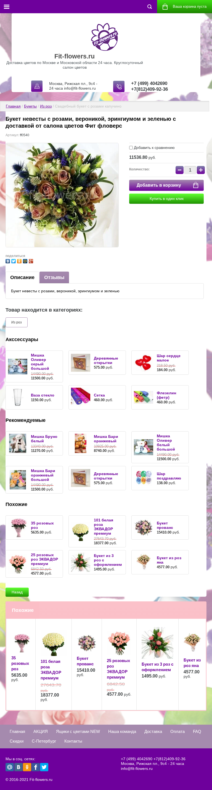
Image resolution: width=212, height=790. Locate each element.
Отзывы (54, 277)
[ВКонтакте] (8, 260)
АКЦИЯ (40, 731)
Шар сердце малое (169, 358)
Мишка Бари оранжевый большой (43, 475)
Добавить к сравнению (154, 147)
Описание (22, 277)
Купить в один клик (167, 198)
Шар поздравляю (169, 476)
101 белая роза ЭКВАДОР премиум (103, 526)
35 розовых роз (20, 663)
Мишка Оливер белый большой (166, 442)
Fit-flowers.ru (74, 56)
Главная (13, 106)
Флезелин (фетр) (166, 395)
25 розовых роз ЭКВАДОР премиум (44, 559)
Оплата (177, 731)
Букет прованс (165, 525)
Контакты (73, 741)
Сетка (99, 395)
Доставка (153, 731)
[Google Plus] (32, 260)
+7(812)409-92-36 (149, 89)
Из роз (46, 106)
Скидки (16, 741)
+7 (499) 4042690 (149, 83)
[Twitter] (14, 260)
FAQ (197, 731)
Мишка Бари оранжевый (106, 438)
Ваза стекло (42, 395)
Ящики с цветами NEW (78, 731)
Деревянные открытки (106, 360)
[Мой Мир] (26, 260)
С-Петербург (44, 741)
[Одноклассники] (20, 260)
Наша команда (122, 731)
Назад (17, 592)
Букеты (30, 106)
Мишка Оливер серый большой (40, 362)
